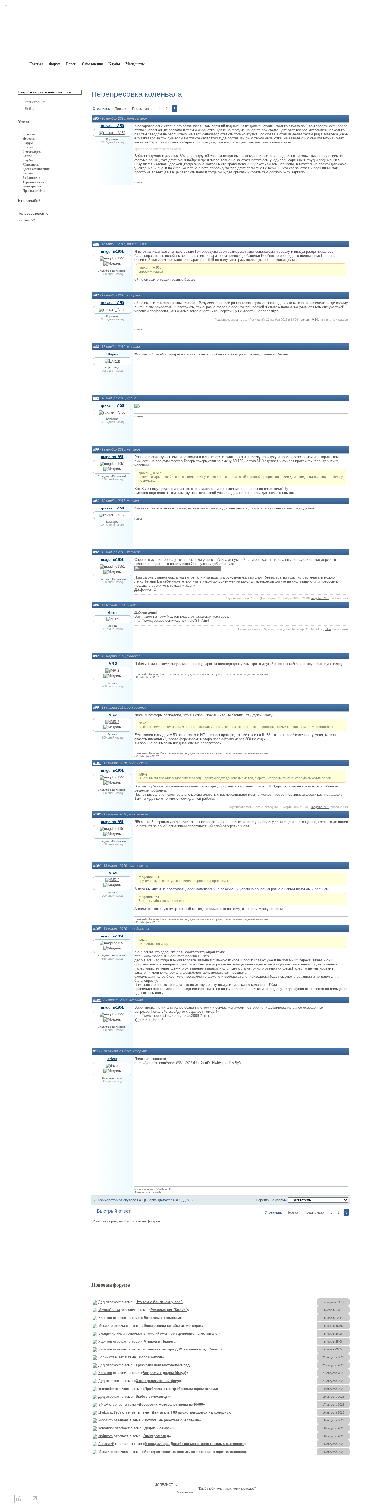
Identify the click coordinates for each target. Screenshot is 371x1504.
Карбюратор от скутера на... (121, 1200)
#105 (97, 929)
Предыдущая (142, 109)
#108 (97, 1000)
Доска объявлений (36, 169)
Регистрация (35, 102)
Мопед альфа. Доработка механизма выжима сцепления (194, 1444)
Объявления (92, 64)
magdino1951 (112, 251)
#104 (97, 866)
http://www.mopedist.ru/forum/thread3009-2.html (172, 1016)
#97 (96, 656)
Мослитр (105, 1326)
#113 (96, 1051)
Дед (101, 1302)
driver (112, 1059)
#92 (96, 552)
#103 (97, 814)
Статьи (28, 147)
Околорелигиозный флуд (158, 1381)
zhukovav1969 (109, 1412)
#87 (96, 295)
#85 (96, 118)
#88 (96, 347)
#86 (96, 244)
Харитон (105, 1318)
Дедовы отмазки (159, 1428)
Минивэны (185, 1492)
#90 (96, 449)
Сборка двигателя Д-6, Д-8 (167, 1200)
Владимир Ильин (112, 1333)
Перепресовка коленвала (208, 76)
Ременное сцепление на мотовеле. (187, 1333)
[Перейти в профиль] (112, 133)
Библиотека (31, 178)
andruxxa (105, 1436)
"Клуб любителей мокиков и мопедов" (227, 1488)
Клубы (114, 64)
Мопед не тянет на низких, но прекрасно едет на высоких (194, 1452)
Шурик (112, 354)
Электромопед (156, 1436)
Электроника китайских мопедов (172, 1326)
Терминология (33, 182)
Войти (29, 109)
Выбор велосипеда (152, 1396)
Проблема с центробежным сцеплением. (180, 1389)
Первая (120, 109)
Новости (29, 138)
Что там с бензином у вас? (159, 1302)
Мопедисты (135, 64)
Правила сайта (34, 191)
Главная (48, 76)
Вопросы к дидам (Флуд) (164, 1373)
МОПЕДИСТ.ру (165, 1485)
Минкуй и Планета (159, 1341)
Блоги (71, 64)
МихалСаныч (109, 1310)
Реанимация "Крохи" (168, 1310)
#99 (96, 707)
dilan (112, 612)
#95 (96, 605)
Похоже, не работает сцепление (171, 1420)
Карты (28, 173)
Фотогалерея (32, 152)
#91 (96, 501)
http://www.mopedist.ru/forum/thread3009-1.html (172, 956)
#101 (97, 763)
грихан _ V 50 (112, 126)
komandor (106, 1389)
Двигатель (168, 76)
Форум (55, 64)
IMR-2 (112, 664)
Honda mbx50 (150, 1357)
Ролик (103, 1357)
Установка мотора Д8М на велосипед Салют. (182, 1349)
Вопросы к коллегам (161, 1318)
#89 (96, 398)
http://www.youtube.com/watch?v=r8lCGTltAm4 (171, 620)
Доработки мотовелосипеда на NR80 (171, 1404)
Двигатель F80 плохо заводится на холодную (191, 1412)
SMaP (103, 1404)
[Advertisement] (220, 213)
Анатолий (106, 1444)
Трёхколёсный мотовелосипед (163, 1365)
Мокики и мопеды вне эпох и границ (116, 76)
